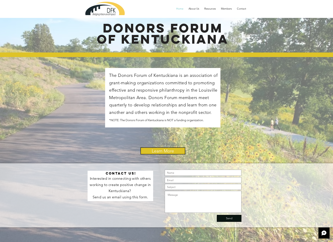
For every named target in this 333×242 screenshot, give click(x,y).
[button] (210, 8)
